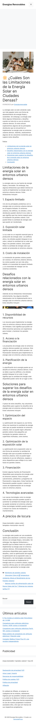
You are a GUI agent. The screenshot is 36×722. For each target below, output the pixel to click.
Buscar (5, 598)
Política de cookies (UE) (11, 679)
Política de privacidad (10, 682)
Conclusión (11, 162)
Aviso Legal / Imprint (10, 673)
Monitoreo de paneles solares (15, 573)
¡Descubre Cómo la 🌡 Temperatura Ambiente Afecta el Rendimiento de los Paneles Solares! (16, 578)
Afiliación (6, 685)
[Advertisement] (18, 28)
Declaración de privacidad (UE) (13, 670)
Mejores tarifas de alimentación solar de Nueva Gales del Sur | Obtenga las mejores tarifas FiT (18, 586)
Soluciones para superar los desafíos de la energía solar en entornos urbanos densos (20, 157)
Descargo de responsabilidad (13, 676)
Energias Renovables (14, 4)
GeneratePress (18, 719)
